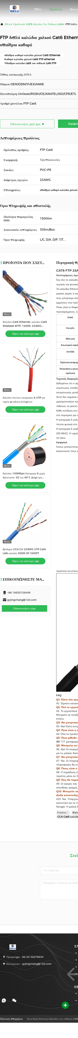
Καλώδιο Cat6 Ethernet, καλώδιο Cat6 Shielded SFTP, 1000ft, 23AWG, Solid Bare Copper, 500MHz (25, 326)
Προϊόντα (55, 9)
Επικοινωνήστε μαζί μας (25, 124)
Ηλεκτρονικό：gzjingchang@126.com (28, 963)
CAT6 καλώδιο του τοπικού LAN (44, 24)
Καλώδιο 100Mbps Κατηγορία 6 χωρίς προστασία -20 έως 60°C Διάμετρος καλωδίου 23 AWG (24, 477)
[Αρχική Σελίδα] (14, 9)
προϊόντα (18, 24)
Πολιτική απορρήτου (11, 1019)
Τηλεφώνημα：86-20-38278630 (24, 957)
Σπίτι (37, 9)
